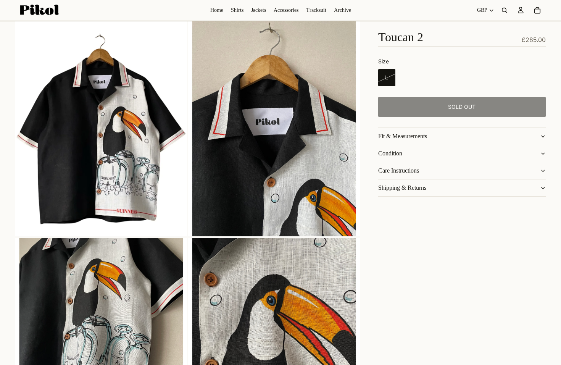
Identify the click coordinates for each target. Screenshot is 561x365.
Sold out (462, 106)
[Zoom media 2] (274, 128)
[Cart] (537, 10)
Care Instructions (398, 170)
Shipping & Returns (402, 187)
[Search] (504, 10)
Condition (390, 153)
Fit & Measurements (402, 136)
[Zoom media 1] (101, 128)
